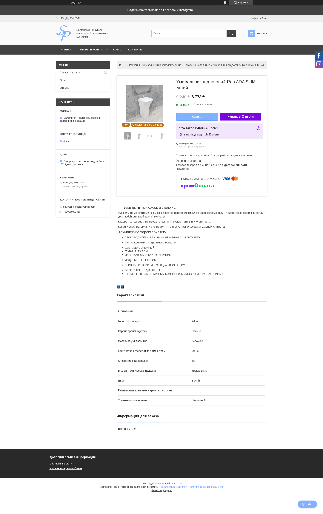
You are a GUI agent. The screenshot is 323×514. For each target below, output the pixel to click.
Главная (65, 49)
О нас (117, 49)
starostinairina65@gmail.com (79, 206)
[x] (122, 287)
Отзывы (65, 87)
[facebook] (118, 287)
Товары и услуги (90, 49)
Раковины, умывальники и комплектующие (155, 65)
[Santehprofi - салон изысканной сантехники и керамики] (64, 39)
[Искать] (231, 33)
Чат (310, 504)
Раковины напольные (197, 65)
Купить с (234, 116)
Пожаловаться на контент (173, 487)
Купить (197, 116)
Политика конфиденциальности (206, 487)
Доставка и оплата (61, 463)
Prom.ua (177, 483)
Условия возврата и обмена (66, 468)
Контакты (135, 49)
